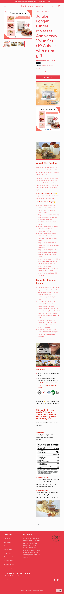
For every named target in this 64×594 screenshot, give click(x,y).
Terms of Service (9, 557)
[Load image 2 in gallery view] (14, 44)
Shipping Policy (8, 560)
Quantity (38, 68)
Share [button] (39, 524)
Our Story (7, 538)
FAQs (5, 546)
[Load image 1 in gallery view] (6, 44)
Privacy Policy (8, 549)
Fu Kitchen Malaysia (29, 590)
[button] (5, 6)
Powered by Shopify (38, 590)
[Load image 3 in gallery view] (21, 44)
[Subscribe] (30, 580)
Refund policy (8, 568)
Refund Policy (8, 553)
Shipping (38, 65)
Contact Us (7, 542)
